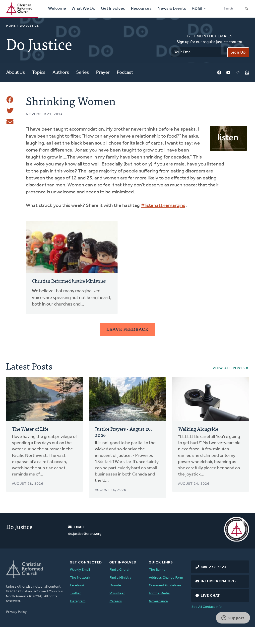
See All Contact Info (206, 607)
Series (82, 72)
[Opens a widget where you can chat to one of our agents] (233, 618)
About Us (15, 72)
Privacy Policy (16, 612)
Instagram (237, 72)
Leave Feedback (127, 329)
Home (11, 25)
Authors (61, 72)
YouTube (228, 72)
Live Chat (210, 596)
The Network (80, 578)
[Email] (9, 121)
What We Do (83, 8)
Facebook (219, 72)
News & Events (171, 8)
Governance (158, 601)
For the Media (159, 593)
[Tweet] (9, 110)
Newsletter (247, 72)
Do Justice (29, 25)
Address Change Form (166, 578)
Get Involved (113, 8)
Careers (116, 601)
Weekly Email (80, 570)
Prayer (103, 72)
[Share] (9, 99)
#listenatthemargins (163, 205)
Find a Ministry (120, 578)
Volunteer (117, 593)
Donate (115, 585)
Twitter (75, 593)
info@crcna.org (218, 581)
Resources (141, 8)
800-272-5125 (214, 567)
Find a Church (120, 570)
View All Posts (228, 368)
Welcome (57, 8)
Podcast (125, 72)
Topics (38, 72)
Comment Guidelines (165, 585)
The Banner (158, 570)
